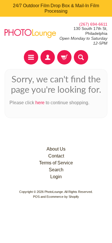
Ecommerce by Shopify (63, 196)
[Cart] (64, 57)
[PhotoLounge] (30, 33)
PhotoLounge (54, 191)
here (40, 102)
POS (36, 196)
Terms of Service (56, 162)
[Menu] (31, 57)
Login (56, 176)
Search (56, 169)
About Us (56, 149)
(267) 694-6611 (93, 24)
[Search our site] (81, 57)
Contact (56, 155)
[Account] (47, 57)
